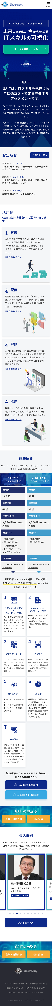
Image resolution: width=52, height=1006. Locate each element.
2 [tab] (13, 913)
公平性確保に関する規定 (36, 988)
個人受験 (38, 819)
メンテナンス (18, 163)
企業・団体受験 (14, 819)
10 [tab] (42, 913)
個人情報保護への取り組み (36, 983)
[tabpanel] (26, 882)
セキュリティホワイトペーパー (30, 992)
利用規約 (12, 992)
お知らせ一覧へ (40, 155)
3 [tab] (17, 913)
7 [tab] (31, 913)
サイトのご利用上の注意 (14, 983)
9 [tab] (38, 913)
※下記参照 (7, 567)
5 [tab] (24, 913)
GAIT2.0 (13, 479)
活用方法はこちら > (13, 257)
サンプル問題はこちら (26, 49)
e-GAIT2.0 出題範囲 (28, 794)
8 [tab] (35, 913)
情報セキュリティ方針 (15, 988)
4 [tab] (20, 913)
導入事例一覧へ (26, 922)
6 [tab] (28, 913)
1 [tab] (10, 913)
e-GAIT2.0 (39, 479)
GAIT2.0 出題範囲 (28, 784)
